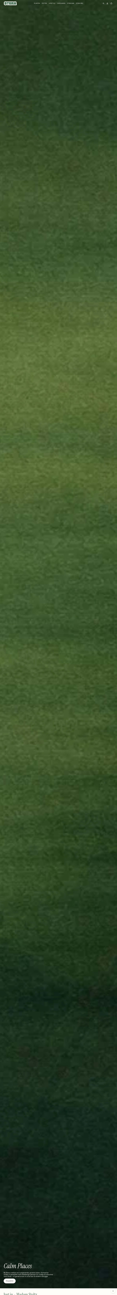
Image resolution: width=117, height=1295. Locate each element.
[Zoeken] (103, 3)
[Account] (107, 3)
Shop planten (9, 1281)
